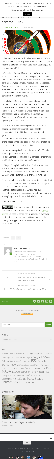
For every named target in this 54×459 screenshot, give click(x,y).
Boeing (36, 354)
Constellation (48, 354)
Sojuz (22, 378)
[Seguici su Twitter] (38, 301)
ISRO (29, 361)
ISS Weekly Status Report (26, 365)
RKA (14, 375)
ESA (13, 238)
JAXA (36, 364)
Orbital (20, 371)
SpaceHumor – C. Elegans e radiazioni (19, 422)
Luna (36, 368)
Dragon (36, 357)
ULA (22, 382)
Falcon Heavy (15, 361)
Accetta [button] (27, 14)
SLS (17, 379)
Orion (27, 371)
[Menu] (51, 437)
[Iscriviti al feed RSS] (50, 301)
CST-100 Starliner (18, 357)
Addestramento (8, 353)
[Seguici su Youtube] (46, 301)
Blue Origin (29, 354)
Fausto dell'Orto (11, 27)
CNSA (41, 353)
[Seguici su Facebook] (42, 301)
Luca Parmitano (26, 368)
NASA (18, 238)
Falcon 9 (6, 361)
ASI (23, 353)
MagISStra (42, 368)
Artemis (18, 354)
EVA (48, 357)
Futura (23, 361)
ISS (33, 360)
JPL (41, 364)
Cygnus (28, 357)
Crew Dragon (6, 357)
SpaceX (15, 382)
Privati (47, 372)
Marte (48, 368)
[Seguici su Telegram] (34, 301)
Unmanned (29, 382)
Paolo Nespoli (37, 371)
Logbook (16, 368)
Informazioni (36, 10)
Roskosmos (22, 375)
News (14, 372)
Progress (7, 375)
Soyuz (31, 379)
